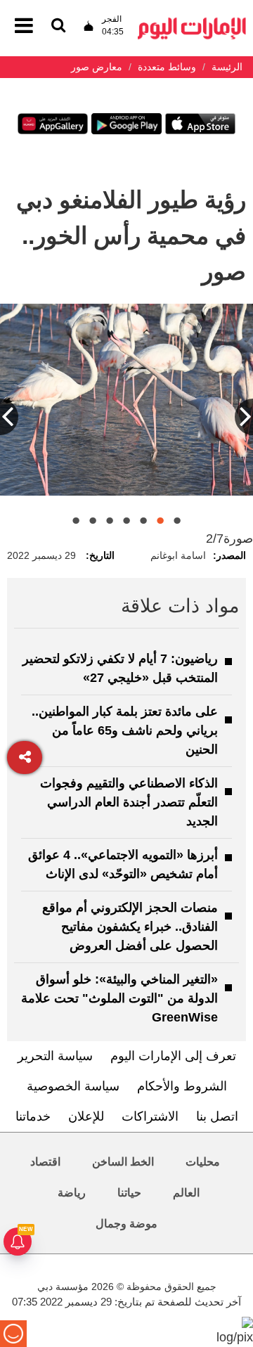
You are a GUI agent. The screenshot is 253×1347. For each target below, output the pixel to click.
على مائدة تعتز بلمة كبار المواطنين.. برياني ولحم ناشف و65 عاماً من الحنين (125, 730)
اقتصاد (45, 1162)
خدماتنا (33, 1116)
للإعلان (86, 1116)
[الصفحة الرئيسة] (192, 21)
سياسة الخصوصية (73, 1086)
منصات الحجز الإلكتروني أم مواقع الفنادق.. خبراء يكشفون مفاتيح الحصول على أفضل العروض (130, 927)
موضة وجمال (126, 1224)
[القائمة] (58, 26)
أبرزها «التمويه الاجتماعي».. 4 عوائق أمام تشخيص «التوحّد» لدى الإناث (123, 864)
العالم (186, 1193)
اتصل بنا (217, 1116)
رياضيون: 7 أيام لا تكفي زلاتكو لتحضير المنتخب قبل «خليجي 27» (120, 668)
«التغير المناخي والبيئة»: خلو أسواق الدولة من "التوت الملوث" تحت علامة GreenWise (119, 998)
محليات (203, 1162)
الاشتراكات (150, 1116)
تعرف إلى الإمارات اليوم (173, 1056)
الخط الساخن (123, 1162)
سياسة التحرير (55, 1056)
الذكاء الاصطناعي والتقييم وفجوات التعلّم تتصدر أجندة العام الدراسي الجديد (129, 802)
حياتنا (129, 1193)
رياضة (72, 1193)
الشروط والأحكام (182, 1086)
